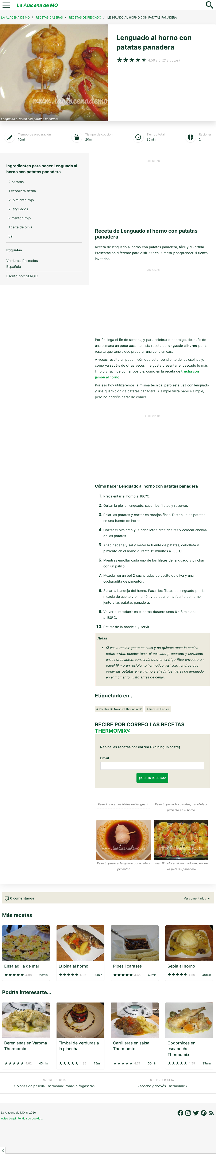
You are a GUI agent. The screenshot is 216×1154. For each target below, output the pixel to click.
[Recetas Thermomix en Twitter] (196, 1115)
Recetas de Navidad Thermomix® (120, 709)
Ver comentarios (195, 898)
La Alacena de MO (37, 5)
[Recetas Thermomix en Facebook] (181, 1115)
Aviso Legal (8, 1118)
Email (104, 758)
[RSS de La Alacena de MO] (211, 1115)
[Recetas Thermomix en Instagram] (189, 1115)
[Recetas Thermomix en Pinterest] (204, 1115)
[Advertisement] (152, 192)
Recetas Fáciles (159, 709)
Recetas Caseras (49, 17)
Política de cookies (30, 1118)
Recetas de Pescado (85, 17)
